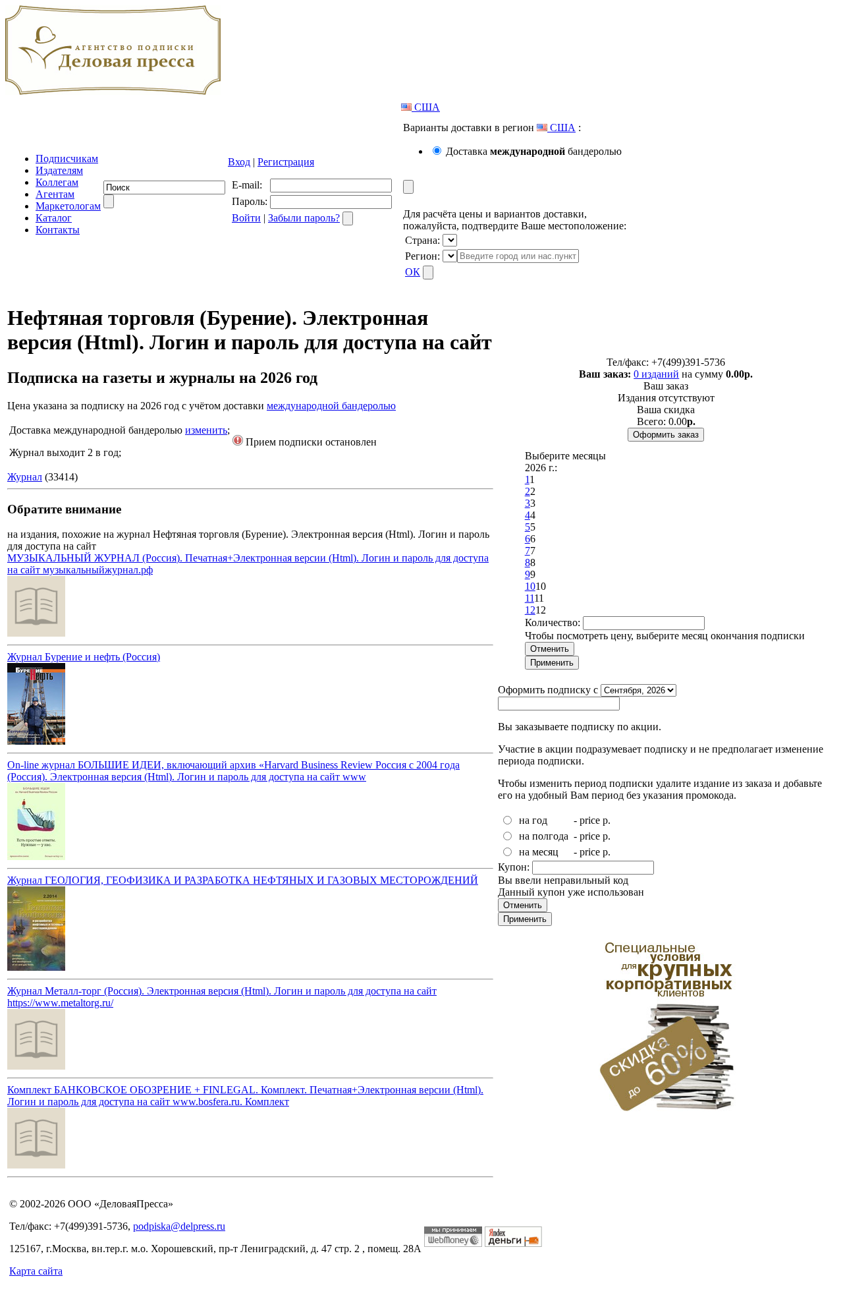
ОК (412, 271)
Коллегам (57, 182)
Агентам (55, 194)
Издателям (59, 170)
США (426, 107)
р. (607, 820)
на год (533, 820)
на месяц (538, 851)
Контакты (58, 229)
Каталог (54, 217)
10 (530, 586)
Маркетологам (68, 206)
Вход (239, 161)
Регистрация (286, 161)
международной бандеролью (331, 405)
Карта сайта (36, 1271)
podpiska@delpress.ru (179, 1226)
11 (529, 598)
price (590, 820)
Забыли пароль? (304, 217)
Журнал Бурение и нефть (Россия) (83, 656)
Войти (246, 217)
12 (530, 610)
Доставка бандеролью (534, 151)
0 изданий (656, 374)
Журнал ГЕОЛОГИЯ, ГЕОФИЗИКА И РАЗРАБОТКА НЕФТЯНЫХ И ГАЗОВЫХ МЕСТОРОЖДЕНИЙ (242, 880)
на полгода (543, 836)
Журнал (24, 476)
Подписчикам (67, 158)
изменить (206, 430)
